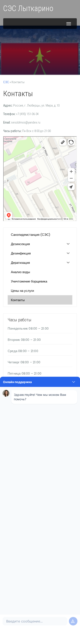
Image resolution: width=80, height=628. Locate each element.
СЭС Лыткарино (28, 8)
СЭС (6, 82)
